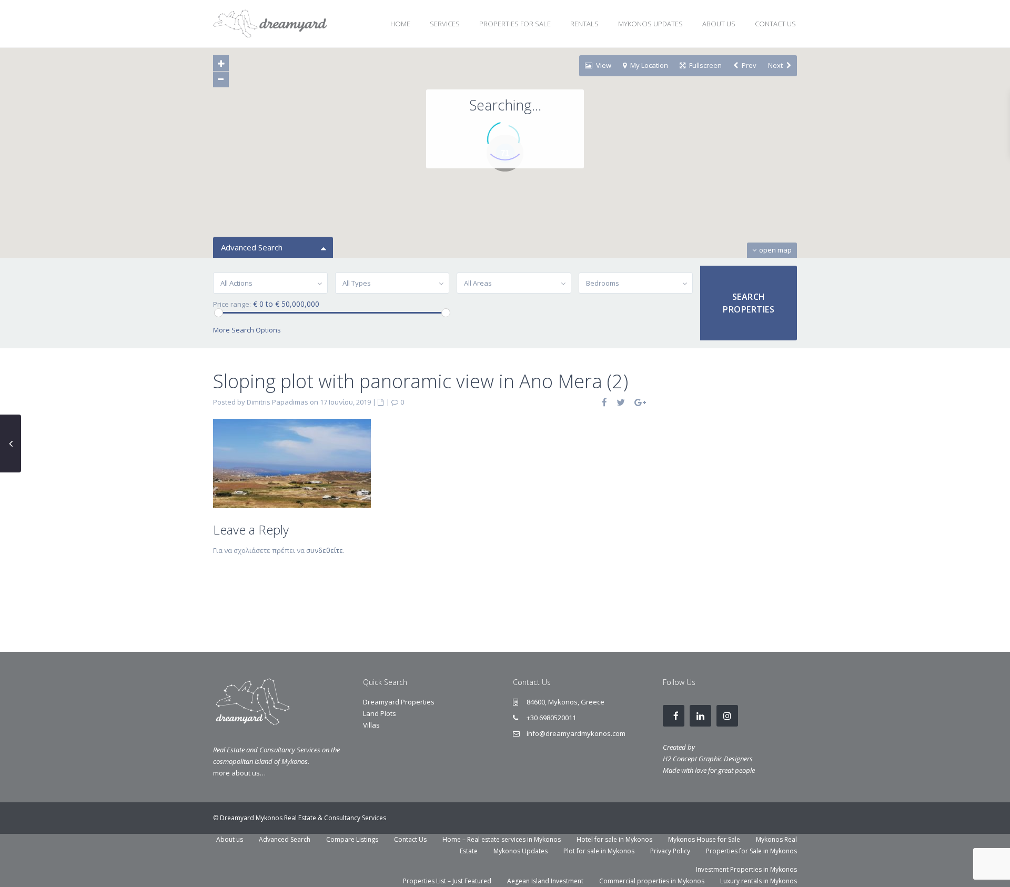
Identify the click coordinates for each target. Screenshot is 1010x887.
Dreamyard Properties (399, 702)
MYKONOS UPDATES (650, 23)
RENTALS (584, 23)
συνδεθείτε (324, 550)
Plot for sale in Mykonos (598, 850)
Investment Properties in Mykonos (746, 869)
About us (229, 839)
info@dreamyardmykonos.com (576, 733)
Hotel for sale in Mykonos (614, 839)
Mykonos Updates (520, 850)
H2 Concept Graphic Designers (708, 758)
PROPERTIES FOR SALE (515, 23)
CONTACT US (775, 23)
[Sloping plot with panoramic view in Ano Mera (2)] (292, 462)
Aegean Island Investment (545, 880)
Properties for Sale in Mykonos (751, 850)
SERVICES (445, 23)
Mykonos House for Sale (704, 839)
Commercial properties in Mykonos (651, 880)
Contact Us (410, 839)
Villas (371, 725)
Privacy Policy (670, 850)
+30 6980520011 (551, 717)
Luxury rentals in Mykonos (758, 880)
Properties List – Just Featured (447, 880)
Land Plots (379, 713)
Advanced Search (284, 839)
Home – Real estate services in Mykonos (501, 839)
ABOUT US (718, 23)
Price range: (232, 304)
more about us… (239, 773)
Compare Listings (352, 839)
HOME (400, 23)
